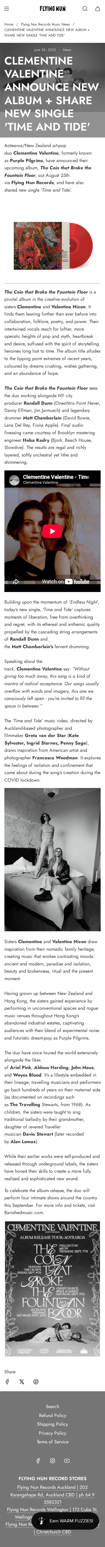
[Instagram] (52, 1460)
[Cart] (97, 8)
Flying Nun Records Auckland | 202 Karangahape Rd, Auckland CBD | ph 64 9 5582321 (52, 1494)
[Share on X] (21, 1382)
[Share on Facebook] (7, 1382)
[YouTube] (66, 1460)
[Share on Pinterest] (35, 1382)
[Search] (84, 8)
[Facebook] (38, 1460)
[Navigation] (6, 8)
